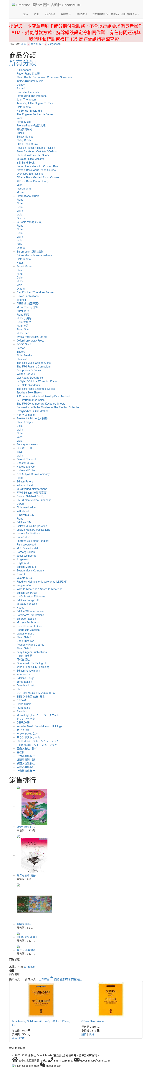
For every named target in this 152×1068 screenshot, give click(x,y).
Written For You (26, 374)
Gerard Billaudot (26, 459)
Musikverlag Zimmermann (32, 489)
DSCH (20, 503)
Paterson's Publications (30, 615)
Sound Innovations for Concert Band (38, 166)
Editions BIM (24, 522)
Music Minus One (27, 604)
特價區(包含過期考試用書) (32, 337)
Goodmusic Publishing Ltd (32, 663)
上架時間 (44, 979)
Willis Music (23, 511)
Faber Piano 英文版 (28, 73)
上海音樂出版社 (26, 756)
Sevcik (20, 452)
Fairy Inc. (22, 711)
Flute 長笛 (23, 325)
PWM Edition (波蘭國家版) (32, 492)
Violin (20, 210)
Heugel (21, 607)
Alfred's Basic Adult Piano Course (36, 170)
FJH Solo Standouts (28, 385)
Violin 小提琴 (24, 318)
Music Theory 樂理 (28, 307)
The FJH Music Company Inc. (34, 363)
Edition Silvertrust (27, 592)
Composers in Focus (29, 370)
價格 (56, 979)
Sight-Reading (25, 355)
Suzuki (20, 133)
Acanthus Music (26, 685)
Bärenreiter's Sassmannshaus (34, 255)
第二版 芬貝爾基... (27, 875)
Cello (20, 207)
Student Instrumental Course (33, 155)
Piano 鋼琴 (23, 314)
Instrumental (24, 107)
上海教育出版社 (26, 770)
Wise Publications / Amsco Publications (39, 589)
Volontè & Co (24, 578)
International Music (28, 196)
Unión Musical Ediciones (31, 596)
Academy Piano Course (30, 644)
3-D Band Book (25, 162)
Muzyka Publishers (28, 622)
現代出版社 (23, 659)
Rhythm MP (23, 563)
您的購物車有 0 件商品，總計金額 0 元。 (116, 14)
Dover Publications (28, 296)
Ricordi (21, 574)
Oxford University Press (30, 340)
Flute (20, 203)
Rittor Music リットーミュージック (37, 744)
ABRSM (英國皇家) (28, 303)
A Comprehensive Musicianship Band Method (43, 396)
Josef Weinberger (27, 555)
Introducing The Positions (32, 96)
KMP (19, 689)
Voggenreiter (24, 585)
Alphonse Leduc (26, 507)
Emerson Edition (26, 618)
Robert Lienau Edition (29, 626)
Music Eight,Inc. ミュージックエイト (38, 715)
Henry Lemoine (26, 414)
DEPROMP (23, 722)
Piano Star (23, 329)
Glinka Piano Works (92, 1021)
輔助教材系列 (24, 129)
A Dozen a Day (25, 515)
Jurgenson (54, 44)
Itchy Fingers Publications (32, 652)
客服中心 (66, 14)
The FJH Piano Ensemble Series (36, 388)
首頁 (23, 44)
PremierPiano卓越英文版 (31, 125)
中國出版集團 (24, 655)
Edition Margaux (26, 566)
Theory (21, 351)
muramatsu (23, 707)
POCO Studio (24, 344)
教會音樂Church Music (30, 81)
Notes (20, 262)
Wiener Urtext (25, 485)
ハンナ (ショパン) (27, 733)
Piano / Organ (25, 422)
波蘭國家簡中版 (26, 759)
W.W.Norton (24, 674)
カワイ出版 (23, 730)
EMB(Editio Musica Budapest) (34, 500)
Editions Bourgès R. (28, 600)
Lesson (21, 348)
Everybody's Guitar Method (33, 411)
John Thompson (26, 99)
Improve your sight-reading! (33, 541)
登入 (25, 14)
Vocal (20, 118)
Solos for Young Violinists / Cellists (37, 151)
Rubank (21, 88)
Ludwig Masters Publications (33, 529)
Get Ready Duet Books (30, 377)
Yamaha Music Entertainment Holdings (39, 726)
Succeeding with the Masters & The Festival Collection (48, 407)
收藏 (21, 1038)
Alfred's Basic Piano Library (33, 181)
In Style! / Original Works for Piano (37, 381)
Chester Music (25, 463)
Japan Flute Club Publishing (33, 667)
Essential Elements (28, 92)
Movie (20, 192)
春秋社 (20, 752)
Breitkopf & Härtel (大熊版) (32, 418)
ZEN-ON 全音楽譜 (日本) (31, 696)
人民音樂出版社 (26, 767)
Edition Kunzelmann (28, 670)
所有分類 (22, 62)
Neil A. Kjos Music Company (33, 474)
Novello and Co (26, 466)
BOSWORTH (24, 448)
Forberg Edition (26, 552)
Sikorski (21, 299)
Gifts (19, 244)
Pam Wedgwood (26, 544)
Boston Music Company (30, 570)
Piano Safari (24, 637)
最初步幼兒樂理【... (28, 937)
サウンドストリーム (28, 737)
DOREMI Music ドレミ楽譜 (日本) (36, 693)
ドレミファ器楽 (26, 719)
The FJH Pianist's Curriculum (34, 366)
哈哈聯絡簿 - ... (25, 924)
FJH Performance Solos (30, 400)
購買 (14, 1038)
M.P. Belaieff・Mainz (29, 548)
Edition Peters (25, 481)
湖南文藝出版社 (26, 763)
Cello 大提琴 (24, 322)
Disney (21, 84)
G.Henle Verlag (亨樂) (29, 222)
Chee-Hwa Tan (25, 641)
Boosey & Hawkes (27, 444)
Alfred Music (24, 121)
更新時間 (65, 979)
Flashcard (22, 359)
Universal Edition (26, 470)
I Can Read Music (27, 144)
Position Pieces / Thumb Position (36, 147)
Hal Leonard (24, 70)
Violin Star (23, 333)
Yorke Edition (24, 681)
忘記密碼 (50, 14)
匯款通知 (82, 14)
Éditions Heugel (26, 678)
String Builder (24, 140)
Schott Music (24, 266)
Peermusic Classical (28, 630)
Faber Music (24, 537)
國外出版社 (37, 44)
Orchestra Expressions (30, 173)
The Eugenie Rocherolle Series (35, 114)
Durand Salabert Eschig (30, 496)
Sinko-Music (24, 704)
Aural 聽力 (23, 311)
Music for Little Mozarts (30, 159)
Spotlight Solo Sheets (29, 392)
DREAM (21, 700)
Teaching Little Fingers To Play (35, 103)
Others (21, 218)
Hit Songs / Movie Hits (29, 110)
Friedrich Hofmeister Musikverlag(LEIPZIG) (42, 581)
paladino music (25, 633)
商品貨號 (76, 979)
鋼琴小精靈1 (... (26, 826)
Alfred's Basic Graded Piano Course (38, 177)
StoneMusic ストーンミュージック (38, 741)
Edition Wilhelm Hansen (30, 611)
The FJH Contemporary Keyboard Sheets (41, 403)
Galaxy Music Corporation (32, 526)
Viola (19, 214)
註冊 (36, 14)
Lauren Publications (28, 533)
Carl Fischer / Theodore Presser (35, 292)
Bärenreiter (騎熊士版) (30, 251)
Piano (20, 199)
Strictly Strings (25, 136)
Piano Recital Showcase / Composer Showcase (44, 77)
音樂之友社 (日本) (27, 748)
